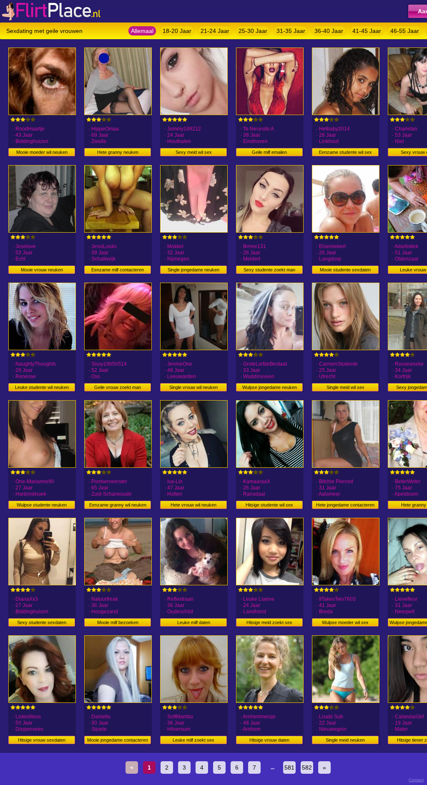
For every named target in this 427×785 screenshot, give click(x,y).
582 (307, 767)
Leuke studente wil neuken (42, 387)
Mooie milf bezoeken (117, 622)
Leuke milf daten (193, 622)
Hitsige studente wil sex (269, 504)
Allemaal (142, 31)
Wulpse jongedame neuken (269, 387)
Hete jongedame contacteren (345, 504)
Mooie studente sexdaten (345, 269)
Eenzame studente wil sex (345, 152)
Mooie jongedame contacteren (117, 739)
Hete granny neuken (117, 152)
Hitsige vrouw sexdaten (41, 739)
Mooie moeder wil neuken (42, 152)
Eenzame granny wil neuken (117, 504)
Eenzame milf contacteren (117, 269)
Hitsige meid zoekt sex (269, 622)
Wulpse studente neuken (42, 504)
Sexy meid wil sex (194, 152)
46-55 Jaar (404, 31)
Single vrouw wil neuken (193, 387)
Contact (416, 779)
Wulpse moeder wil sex (345, 622)
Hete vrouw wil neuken (193, 504)
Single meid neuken (345, 739)
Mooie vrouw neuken (42, 269)
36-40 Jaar (328, 31)
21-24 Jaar (215, 31)
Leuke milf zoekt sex (193, 739)
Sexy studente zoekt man (269, 269)
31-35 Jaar (290, 31)
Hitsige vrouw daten (269, 739)
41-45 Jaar (366, 31)
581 (289, 767)
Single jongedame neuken (193, 269)
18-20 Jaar (177, 31)
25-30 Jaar (253, 31)
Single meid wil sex (345, 387)
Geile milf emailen (269, 152)
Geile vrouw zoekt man (117, 387)
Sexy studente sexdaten (41, 622)
